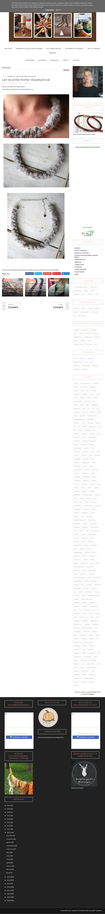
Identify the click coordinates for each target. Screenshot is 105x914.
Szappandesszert (79, 259)
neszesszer (83, 574)
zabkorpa (83, 681)
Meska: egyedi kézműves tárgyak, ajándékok (87, 147)
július (8, 852)
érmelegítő (84, 433)
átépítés (82, 397)
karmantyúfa (86, 509)
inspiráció (88, 498)
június (8, 856)
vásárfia (76, 667)
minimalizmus (77, 559)
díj (74, 426)
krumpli (81, 530)
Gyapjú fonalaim (79, 272)
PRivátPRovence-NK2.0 (93, 595)
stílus (92, 617)
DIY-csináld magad (53, 48)
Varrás (76, 274)
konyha (85, 523)
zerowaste (91, 681)
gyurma (94, 476)
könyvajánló (76, 527)
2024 (8, 805)
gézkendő (84, 369)
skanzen (97, 613)
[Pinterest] (8, 910)
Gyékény (77, 248)
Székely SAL (76, 627)
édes (75, 430)
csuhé (83, 423)
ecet (100, 426)
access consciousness (86, 383)
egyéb (80, 430)
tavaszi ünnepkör (85, 312)
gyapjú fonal (77, 466)
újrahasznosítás (77, 656)
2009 (8, 897)
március (8, 866)
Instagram (30, 60)
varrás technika (91, 663)
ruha (80, 609)
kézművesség (93, 287)
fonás (75, 333)
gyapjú (94, 462)
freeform (76, 455)
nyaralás (89, 577)
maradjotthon (93, 545)
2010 (8, 894)
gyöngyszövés (86, 476)
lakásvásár (76, 534)
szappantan (76, 294)
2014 (8, 880)
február (8, 869)
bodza (87, 405)
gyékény (85, 466)
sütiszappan (77, 620)
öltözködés (94, 581)
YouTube (76, 60)
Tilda (83, 649)
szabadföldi (85, 620)
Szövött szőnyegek (80, 250)
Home (4, 76)
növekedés (91, 574)
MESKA (84, 556)
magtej (86, 545)
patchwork (94, 588)
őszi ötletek (97, 584)
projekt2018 (77, 602)
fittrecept (91, 444)
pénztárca (96, 592)
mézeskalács (92, 556)
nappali (97, 563)
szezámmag (86, 631)
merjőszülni (77, 556)
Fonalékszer (78, 267)
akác (87, 390)
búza (84, 408)
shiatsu (91, 613)
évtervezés (76, 437)
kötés (75, 530)
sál (98, 609)
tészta (84, 645)
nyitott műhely (77, 337)
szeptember (10, 845)
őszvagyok (86, 588)
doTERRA (84, 426)
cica (93, 408)
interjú (94, 498)
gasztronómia (77, 458)
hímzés (83, 487)
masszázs (82, 548)
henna (98, 484)
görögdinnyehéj (86, 462)
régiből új (92, 602)
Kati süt (94, 509)
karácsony (90, 308)
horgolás (88, 333)
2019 (8, 822)
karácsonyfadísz (77, 505)
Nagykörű (76, 563)
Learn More (49, 10)
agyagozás (76, 329)
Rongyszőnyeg (94, 606)
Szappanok (77, 262)
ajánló (82, 390)
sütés (97, 617)
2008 (8, 900)
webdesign (88, 344)
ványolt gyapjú (93, 660)
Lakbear (84, 534)
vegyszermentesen (78, 344)
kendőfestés (85, 512)
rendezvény (77, 606)
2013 (8, 883)
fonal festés (94, 329)
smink (92, 290)
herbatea (76, 487)
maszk (75, 548)
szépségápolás (77, 631)
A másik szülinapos (56, 292)
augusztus (9, 849)
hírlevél (89, 487)
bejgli (82, 405)
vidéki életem (85, 671)
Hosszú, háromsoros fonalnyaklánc (34, 291)
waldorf (84, 674)
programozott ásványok (87, 599)
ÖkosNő (87, 581)
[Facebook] (12, 910)
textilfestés (82, 340)
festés (75, 444)
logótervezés (85, 538)
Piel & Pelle (76, 595)
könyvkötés (85, 527)
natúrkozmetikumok (79, 566)
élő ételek (90, 294)
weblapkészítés (78, 678)
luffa (92, 538)
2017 (8, 829)
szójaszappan (83, 635)
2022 (8, 812)
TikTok (65, 60)
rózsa (75, 609)
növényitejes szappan (79, 577)
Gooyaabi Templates (95, 910)
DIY (79, 426)
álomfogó (93, 390)
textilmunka (77, 649)
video (92, 671)
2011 (8, 890)
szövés (75, 340)
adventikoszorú (84, 387)
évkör (97, 294)
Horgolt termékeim (80, 269)
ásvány (98, 394)
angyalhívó (76, 394)
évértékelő (92, 433)
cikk (98, 408)
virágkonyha (77, 674)
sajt (93, 609)
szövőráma (76, 638)
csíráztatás (76, 423)
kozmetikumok (93, 523)
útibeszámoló (87, 656)
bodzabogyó (95, 405)
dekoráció (98, 423)
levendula (76, 538)
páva (75, 592)
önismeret (76, 584)
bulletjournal (77, 408)
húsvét (83, 308)
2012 (8, 887)
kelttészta (76, 512)
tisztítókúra (90, 649)
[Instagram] (4, 910)
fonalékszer (10, 76)
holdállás (96, 487)
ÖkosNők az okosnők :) (74, 48)
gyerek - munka (77, 469)
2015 (8, 877)
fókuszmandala (77, 448)
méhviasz (87, 552)
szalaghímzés (94, 620)
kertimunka (89, 516)
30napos (76, 383)
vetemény (76, 671)
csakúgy (99, 412)
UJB (99, 653)
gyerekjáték (95, 469)
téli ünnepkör (95, 312)
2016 (8, 832)
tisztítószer (76, 653)
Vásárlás (52, 53)
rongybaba (85, 606)
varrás (89, 340)
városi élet (76, 663)
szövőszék (84, 638)
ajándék (76, 390)
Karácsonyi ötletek (88, 505)
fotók (98, 451)
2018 (8, 826)
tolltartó (84, 653)
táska (98, 638)
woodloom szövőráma (89, 678)
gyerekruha (76, 473)
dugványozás (93, 426)
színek (83, 294)
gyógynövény (85, 473)
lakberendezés (92, 534)
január (8, 873)
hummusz (97, 494)
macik (83, 541)
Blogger (91, 694)
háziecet (92, 484)
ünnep (95, 656)
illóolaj (81, 498)
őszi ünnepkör (82, 315)
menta (94, 552)
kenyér (92, 512)
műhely (92, 559)
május (8, 859)
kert (82, 516)
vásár (98, 663)
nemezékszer (90, 566)
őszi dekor (89, 584)
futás (90, 455)
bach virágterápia (78, 401)
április (8, 862)
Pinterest (42, 60)
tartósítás (91, 638)
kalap (80, 502)
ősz (75, 315)
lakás (87, 530)
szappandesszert (88, 337)
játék (75, 502)
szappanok (97, 337)
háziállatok (84, 484)
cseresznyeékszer (91, 415)
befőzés (76, 405)
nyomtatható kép (78, 581)
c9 (88, 408)
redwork (85, 602)
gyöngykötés (77, 476)
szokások (91, 635)
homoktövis (76, 491)
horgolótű (91, 491)
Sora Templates (73, 910)
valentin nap (84, 660)
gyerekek (86, 469)
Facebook (54, 60)
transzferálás (92, 653)
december (9, 835)
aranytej (92, 394)
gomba (92, 458)
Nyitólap (8, 48)
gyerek (91, 466)
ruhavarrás (87, 609)
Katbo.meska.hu (87, 227)
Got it (58, 10)
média (88, 548)
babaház (89, 397)
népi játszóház (92, 570)
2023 (8, 809)
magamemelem (77, 545)
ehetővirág (87, 430)
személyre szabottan (87, 627)
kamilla (86, 502)
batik (94, 401)
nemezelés (95, 333)
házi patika (76, 484)
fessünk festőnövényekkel (80, 287)
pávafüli (81, 592)
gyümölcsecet (77, 480)
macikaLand (90, 541)
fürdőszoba (97, 455)
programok (76, 599)
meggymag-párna (78, 552)
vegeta (82, 667)
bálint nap (76, 308)
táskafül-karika (86, 365)
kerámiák (76, 516)
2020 (8, 819)
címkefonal (76, 412)
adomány (96, 383)
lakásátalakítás (95, 530)
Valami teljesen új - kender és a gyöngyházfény (10, 290)
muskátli (85, 559)
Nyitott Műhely (94, 48)
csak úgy (92, 412)
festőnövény (85, 329)
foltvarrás (86, 448)
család (75, 415)
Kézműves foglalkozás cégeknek (29, 48)
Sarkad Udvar (77, 613)
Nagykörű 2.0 (84, 563)
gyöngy (81, 333)
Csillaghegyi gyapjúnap (79, 419)
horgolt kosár (77, 494)
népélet (76, 312)
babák (95, 397)
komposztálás (77, 523)
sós (87, 617)
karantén (98, 505)
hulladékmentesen (87, 494)
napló (91, 563)
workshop (76, 681)
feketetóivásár (92, 437)
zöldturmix (76, 685)
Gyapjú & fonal (79, 264)
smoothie (82, 617)
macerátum (76, 541)
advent (75, 387)
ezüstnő (84, 437)
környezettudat (77, 290)
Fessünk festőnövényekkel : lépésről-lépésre (86, 256)
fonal (92, 448)
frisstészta (83, 455)
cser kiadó (82, 415)
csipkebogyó (91, 419)
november (9, 839)
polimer (84, 595)
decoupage (90, 423)
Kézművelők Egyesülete (80, 520)
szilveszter (94, 631)
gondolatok (76, 462)
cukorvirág (84, 412)
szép (96, 627)
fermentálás (77, 440)
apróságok (84, 394)
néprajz (86, 290)
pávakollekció (88, 592)
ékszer (96, 344)
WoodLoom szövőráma (81, 253)
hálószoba (93, 480)
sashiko (84, 613)
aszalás (75, 397)
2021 (8, 815)
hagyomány (86, 480)
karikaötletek (77, 509)
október (8, 842)
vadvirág (76, 660)
